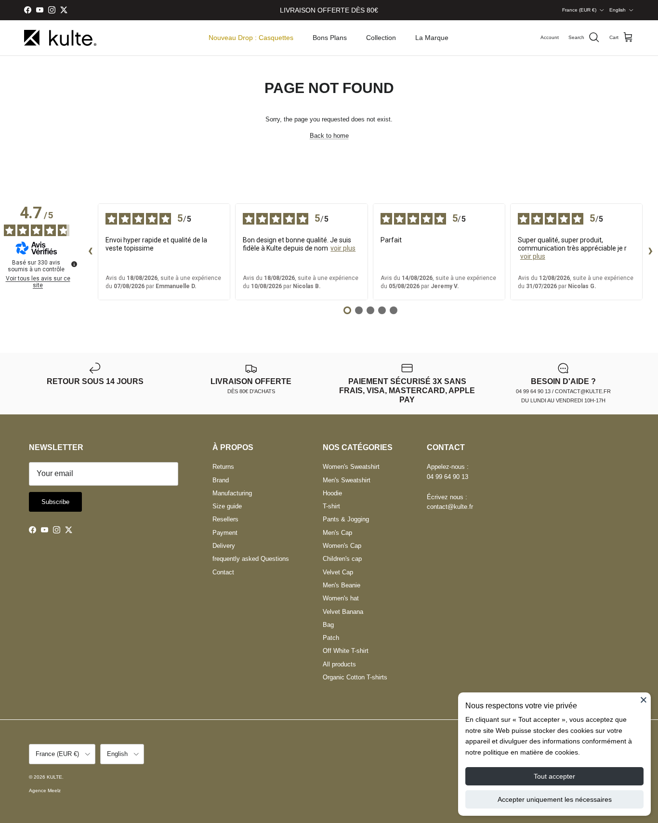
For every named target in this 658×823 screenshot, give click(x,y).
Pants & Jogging (346, 519)
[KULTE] (60, 38)
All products (339, 664)
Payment (224, 532)
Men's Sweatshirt (346, 480)
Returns (223, 466)
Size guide (227, 506)
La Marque (431, 37)
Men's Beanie (341, 585)
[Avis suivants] (650, 252)
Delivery (223, 545)
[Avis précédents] (90, 252)
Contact (223, 572)
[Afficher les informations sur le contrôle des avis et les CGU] (74, 264)
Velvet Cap (338, 572)
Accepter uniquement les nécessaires (555, 799)
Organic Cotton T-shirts (355, 677)
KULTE (54, 777)
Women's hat (341, 598)
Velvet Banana (343, 611)
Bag (328, 624)
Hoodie (332, 493)
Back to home (329, 135)
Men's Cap (337, 532)
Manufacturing (232, 493)
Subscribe (55, 501)
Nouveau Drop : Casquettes (251, 37)
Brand (220, 480)
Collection (381, 37)
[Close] (643, 699)
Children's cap (342, 558)
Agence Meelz (45, 790)
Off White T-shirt (345, 650)
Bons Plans (330, 37)
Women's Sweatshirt (351, 466)
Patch (331, 637)
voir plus (342, 248)
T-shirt (331, 506)
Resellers (225, 519)
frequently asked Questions (250, 558)
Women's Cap (342, 545)
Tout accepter (554, 776)
